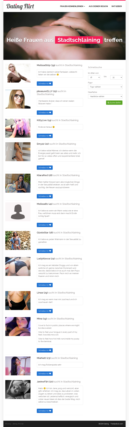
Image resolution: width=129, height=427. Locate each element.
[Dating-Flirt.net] (20, 6)
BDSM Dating (104, 424)
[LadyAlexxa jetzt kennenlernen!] (17, 266)
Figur (90, 83)
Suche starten (115, 103)
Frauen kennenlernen (72, 6)
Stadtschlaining (73, 65)
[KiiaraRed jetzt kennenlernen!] (17, 183)
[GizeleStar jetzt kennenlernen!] (17, 240)
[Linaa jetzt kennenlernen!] (17, 300)
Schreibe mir (43, 84)
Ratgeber (117, 6)
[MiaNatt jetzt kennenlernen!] (17, 365)
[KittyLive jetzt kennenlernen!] (17, 128)
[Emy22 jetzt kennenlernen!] (17, 151)
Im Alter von (93, 73)
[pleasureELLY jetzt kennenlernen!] (17, 99)
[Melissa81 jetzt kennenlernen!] (17, 211)
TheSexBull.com (116, 424)
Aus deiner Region (98, 6)
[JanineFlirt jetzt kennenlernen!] (17, 389)
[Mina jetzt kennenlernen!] (17, 326)
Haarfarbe (92, 92)
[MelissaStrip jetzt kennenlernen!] (17, 73)
